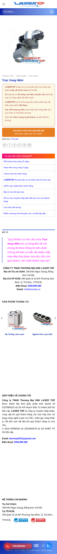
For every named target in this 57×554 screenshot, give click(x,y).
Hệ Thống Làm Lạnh (14, 334)
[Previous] (2, 323)
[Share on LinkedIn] (29, 145)
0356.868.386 (34, 286)
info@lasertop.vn (32, 289)
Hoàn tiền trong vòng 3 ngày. (16, 167)
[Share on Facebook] (9, 145)
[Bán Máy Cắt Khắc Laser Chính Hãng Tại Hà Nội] (28, 5)
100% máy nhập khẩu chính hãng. (19, 186)
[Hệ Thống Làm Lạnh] (14, 318)
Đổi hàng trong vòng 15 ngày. (16, 161)
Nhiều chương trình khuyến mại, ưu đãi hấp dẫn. (25, 213)
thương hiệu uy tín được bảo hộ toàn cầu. (27, 180)
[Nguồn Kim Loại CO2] (42, 318)
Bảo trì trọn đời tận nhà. (14, 192)
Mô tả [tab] (5, 232)
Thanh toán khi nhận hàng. (15, 174)
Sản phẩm (21, 76)
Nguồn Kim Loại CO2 (42, 334)
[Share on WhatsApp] (4, 145)
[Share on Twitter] (14, 145)
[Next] (55, 323)
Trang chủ (8, 76)
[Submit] (51, 11)
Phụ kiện (33, 76)
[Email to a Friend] (19, 145)
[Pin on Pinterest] (24, 145)
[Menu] (3, 4)
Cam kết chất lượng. (12, 207)
